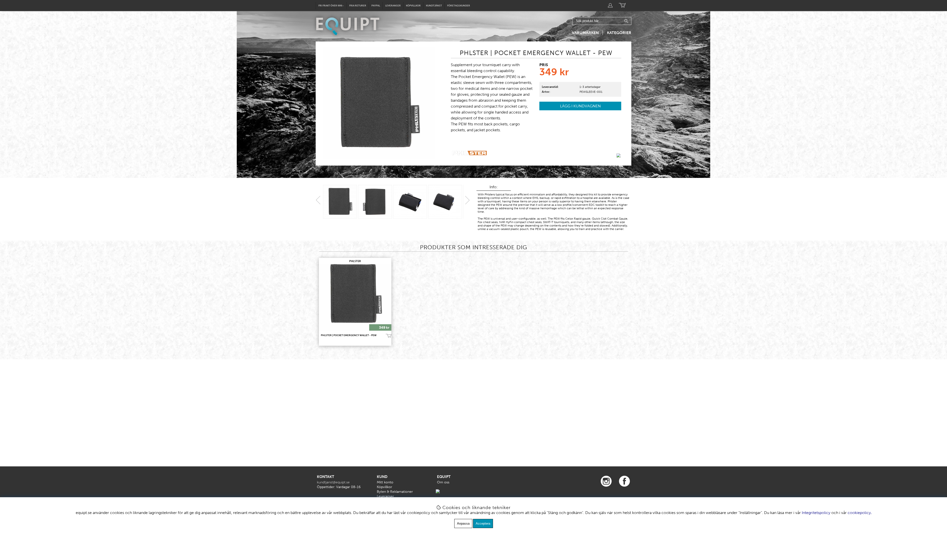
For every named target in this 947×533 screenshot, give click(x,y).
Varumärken (585, 32)
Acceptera (483, 523)
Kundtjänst (434, 5)
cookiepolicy (859, 512)
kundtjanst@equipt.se (333, 482)
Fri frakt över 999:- (331, 5)
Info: (494, 187)
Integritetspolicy (816, 512)
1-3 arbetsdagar (590, 87)
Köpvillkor (413, 5)
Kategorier (619, 32)
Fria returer (357, 5)
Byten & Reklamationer (395, 492)
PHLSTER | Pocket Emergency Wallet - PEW (349, 335)
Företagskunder (458, 5)
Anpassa (463, 523)
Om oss (443, 482)
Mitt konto (385, 482)
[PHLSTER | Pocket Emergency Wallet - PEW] (340, 202)
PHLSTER (355, 261)
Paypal (375, 5)
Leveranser (393, 5)
